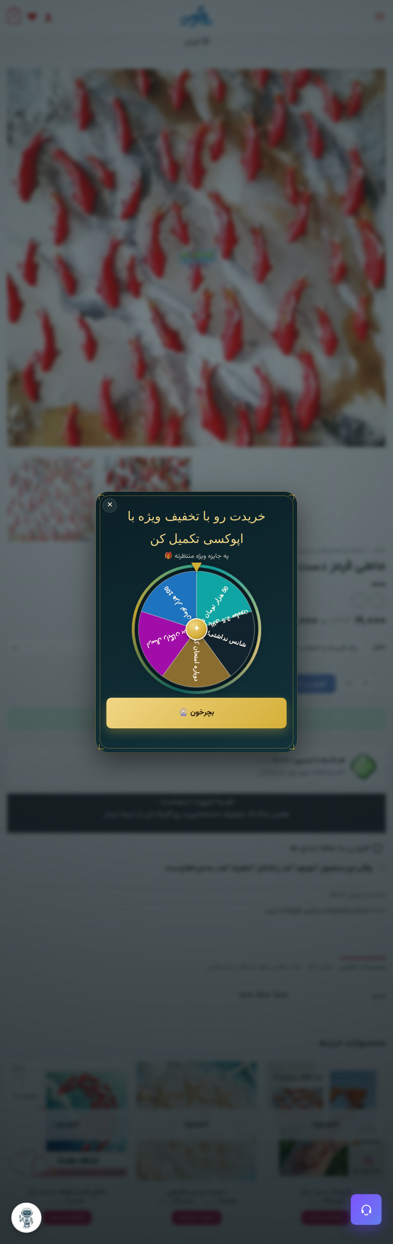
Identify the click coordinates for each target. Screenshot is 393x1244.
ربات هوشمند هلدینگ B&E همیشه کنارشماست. (102, 1188)
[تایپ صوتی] (62, 1148)
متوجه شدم (49, 1113)
